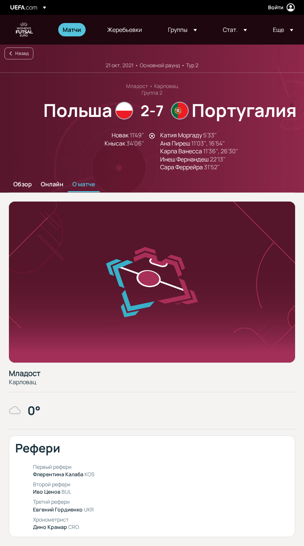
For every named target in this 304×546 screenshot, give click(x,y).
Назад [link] (22, 53)
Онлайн (52, 184)
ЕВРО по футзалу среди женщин (24, 30)
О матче (83, 184)
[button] (182, 30)
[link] (72, 30)
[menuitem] (75, 30)
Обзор (22, 184)
